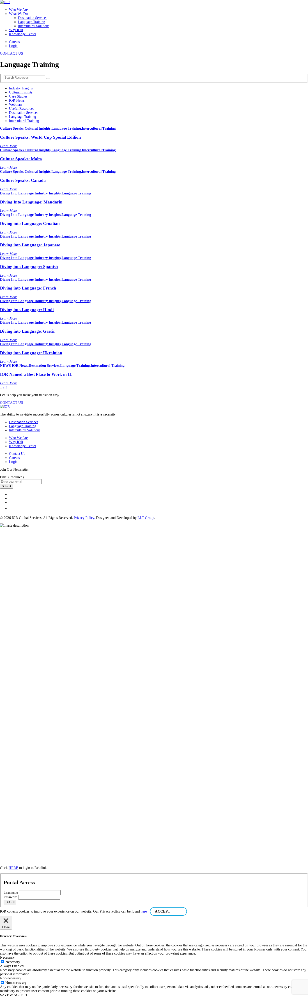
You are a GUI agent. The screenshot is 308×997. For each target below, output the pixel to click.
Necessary (12, 962)
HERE (13, 868)
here (144, 911)
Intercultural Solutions (33, 26)
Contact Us (17, 453)
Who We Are (18, 10)
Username (11, 892)
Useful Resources (21, 108)
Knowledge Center (22, 34)
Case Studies (18, 96)
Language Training (31, 22)
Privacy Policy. (85, 518)
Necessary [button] (7, 957)
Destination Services (32, 18)
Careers (14, 42)
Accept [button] (162, 911)
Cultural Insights (20, 92)
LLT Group (146, 518)
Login (13, 46)
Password (10, 897)
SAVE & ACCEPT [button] (14, 995)
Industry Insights (21, 88)
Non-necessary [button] (10, 978)
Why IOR (16, 30)
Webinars (15, 104)
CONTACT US (11, 53)
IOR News (17, 100)
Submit (6, 486)
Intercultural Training (24, 121)
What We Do (18, 14)
